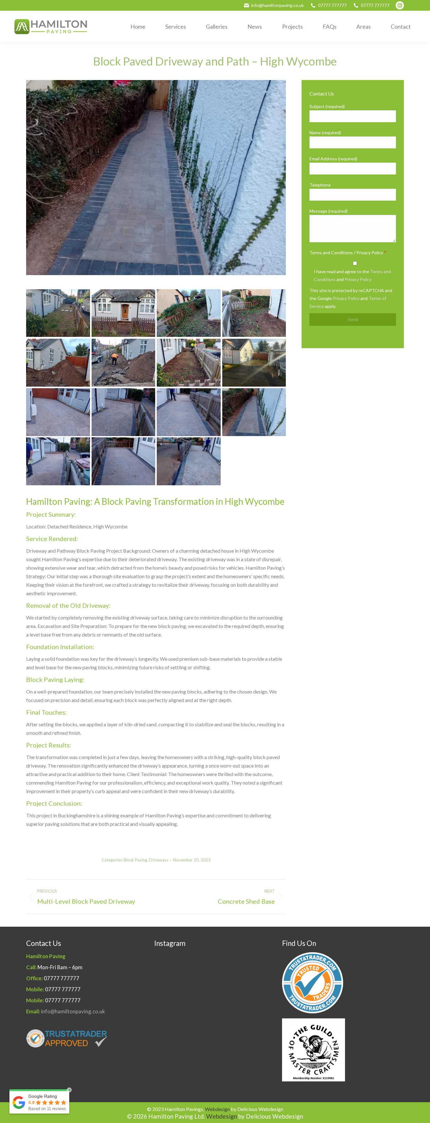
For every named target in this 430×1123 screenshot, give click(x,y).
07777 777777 (332, 5)
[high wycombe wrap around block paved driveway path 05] (254, 313)
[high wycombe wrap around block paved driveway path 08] (58, 313)
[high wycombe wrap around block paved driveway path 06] (189, 313)
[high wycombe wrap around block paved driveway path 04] (58, 363)
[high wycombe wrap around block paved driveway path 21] (58, 461)
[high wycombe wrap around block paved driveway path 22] (189, 412)
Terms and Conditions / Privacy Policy (347, 252)
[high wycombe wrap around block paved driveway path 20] (124, 412)
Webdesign (217, 1109)
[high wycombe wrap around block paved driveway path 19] (58, 412)
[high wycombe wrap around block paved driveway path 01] (254, 363)
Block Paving (135, 859)
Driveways (158, 859)
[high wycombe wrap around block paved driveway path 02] (189, 363)
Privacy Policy (358, 279)
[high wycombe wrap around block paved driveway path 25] (124, 461)
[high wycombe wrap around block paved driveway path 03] (124, 363)
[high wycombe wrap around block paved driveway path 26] (189, 461)
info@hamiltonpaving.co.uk (277, 5)
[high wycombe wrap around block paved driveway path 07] (124, 313)
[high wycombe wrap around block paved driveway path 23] (254, 412)
